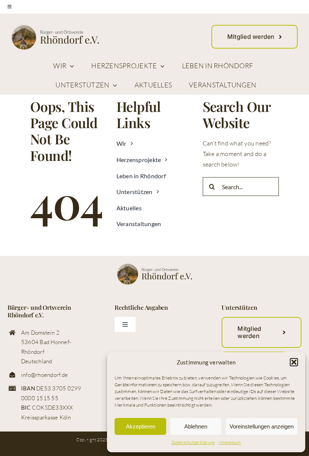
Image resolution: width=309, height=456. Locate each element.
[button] (294, 362)
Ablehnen (195, 426)
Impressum (230, 442)
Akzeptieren (140, 426)
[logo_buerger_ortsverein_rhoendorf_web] (55, 28)
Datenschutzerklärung (193, 442)
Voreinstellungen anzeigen (261, 426)
